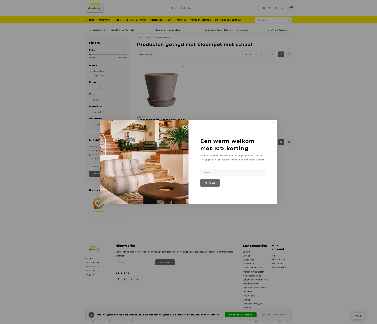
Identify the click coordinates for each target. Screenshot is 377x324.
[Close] (273, 123)
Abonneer (210, 182)
